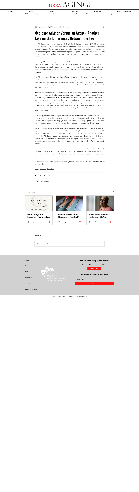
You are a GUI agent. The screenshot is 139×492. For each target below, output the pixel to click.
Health (53, 14)
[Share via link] (49, 175)
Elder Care (89, 14)
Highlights (37, 14)
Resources (79, 14)
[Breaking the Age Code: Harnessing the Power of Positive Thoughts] (38, 203)
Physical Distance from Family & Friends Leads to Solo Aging (99, 215)
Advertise (28, 278)
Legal (60, 14)
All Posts (27, 14)
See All (112, 192)
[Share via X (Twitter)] (40, 175)
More (97, 14)
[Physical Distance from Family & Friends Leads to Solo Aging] (100, 203)
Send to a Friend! (31, 289)
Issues (27, 272)
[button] (111, 14)
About (27, 266)
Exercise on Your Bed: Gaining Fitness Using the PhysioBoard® (68, 215)
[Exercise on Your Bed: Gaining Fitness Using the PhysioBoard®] (69, 203)
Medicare (43, 169)
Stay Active (69, 14)
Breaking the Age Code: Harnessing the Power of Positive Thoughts (38, 215)
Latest (45, 14)
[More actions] (103, 27)
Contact (28, 283)
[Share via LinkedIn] (45, 175)
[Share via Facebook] (35, 175)
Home (27, 260)
